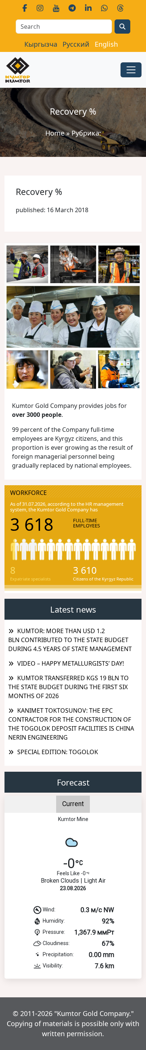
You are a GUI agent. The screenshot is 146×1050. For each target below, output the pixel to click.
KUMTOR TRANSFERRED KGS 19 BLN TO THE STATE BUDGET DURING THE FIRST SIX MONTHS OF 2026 (68, 687)
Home (54, 132)
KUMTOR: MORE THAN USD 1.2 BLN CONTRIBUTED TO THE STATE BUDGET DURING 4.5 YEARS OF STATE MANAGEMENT (70, 640)
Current (73, 804)
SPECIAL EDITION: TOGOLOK (57, 752)
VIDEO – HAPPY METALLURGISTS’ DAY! (70, 663)
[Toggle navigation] (131, 69)
